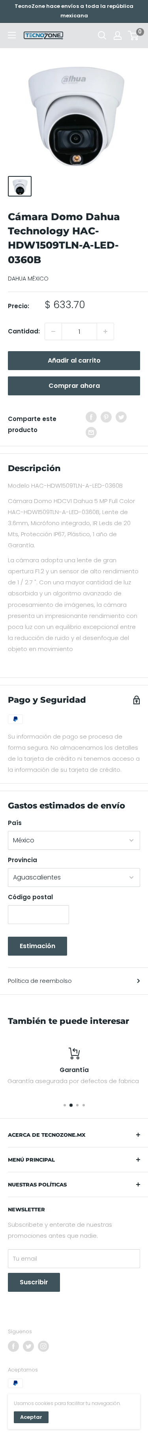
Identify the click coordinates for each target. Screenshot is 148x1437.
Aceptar (31, 1417)
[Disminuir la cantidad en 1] (53, 331)
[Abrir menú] (12, 35)
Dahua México (28, 279)
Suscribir (34, 1282)
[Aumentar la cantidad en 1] (105, 331)
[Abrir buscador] (102, 35)
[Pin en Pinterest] (106, 417)
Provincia (22, 860)
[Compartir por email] (91, 432)
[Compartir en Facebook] (91, 417)
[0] (134, 35)
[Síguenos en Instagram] (43, 1346)
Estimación (37, 946)
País (15, 823)
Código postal (30, 897)
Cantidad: (24, 331)
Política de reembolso (40, 981)
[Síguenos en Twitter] (28, 1346)
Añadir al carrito (74, 360)
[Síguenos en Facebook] (13, 1346)
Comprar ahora (74, 385)
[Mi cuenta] (118, 35)
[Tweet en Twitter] (121, 417)
